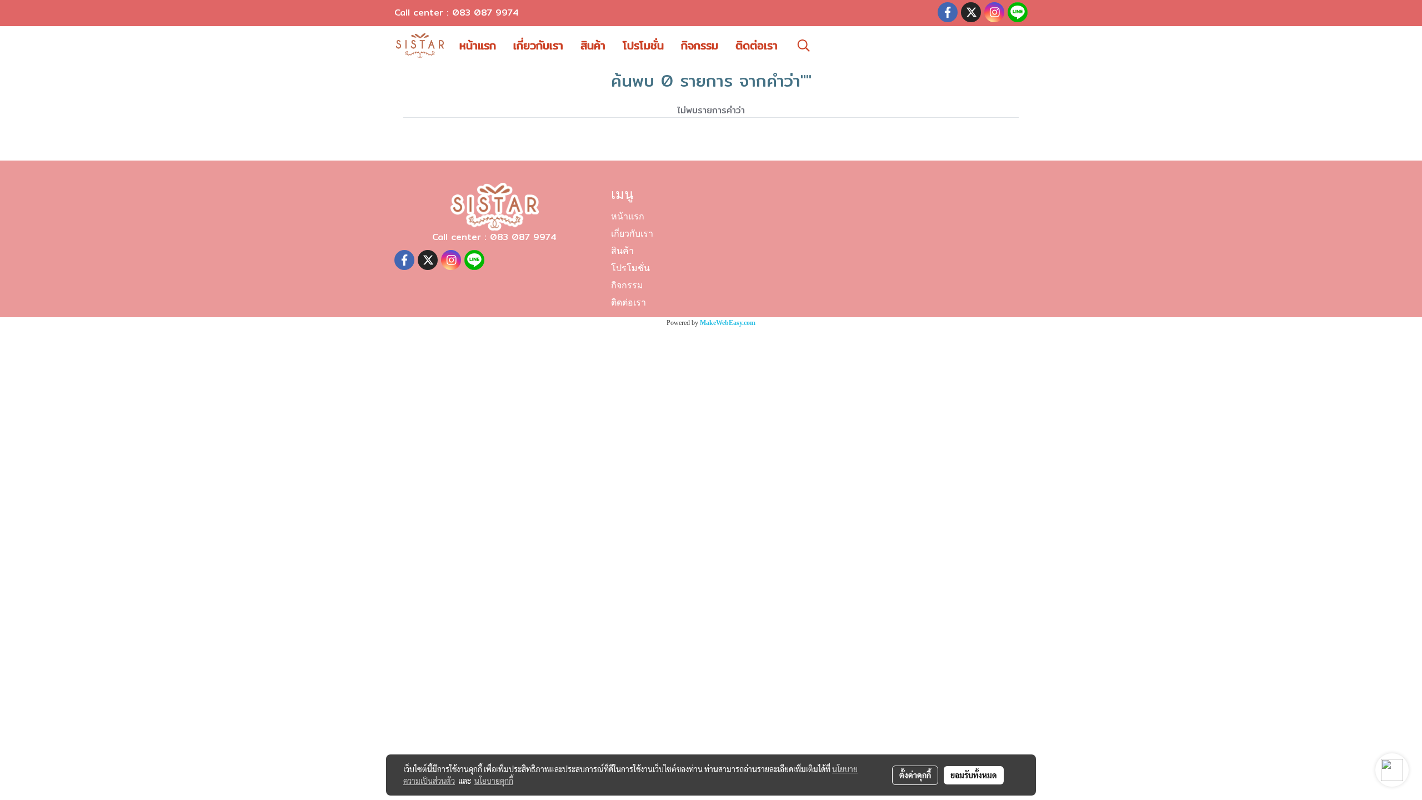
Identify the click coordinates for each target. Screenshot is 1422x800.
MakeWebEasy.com (727, 323)
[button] (804, 45)
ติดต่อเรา (756, 45)
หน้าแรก (477, 45)
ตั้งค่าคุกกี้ (915, 775)
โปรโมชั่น (643, 45)
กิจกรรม (699, 45)
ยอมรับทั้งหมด (973, 775)
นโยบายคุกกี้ (493, 781)
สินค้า (592, 45)
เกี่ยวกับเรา (538, 45)
